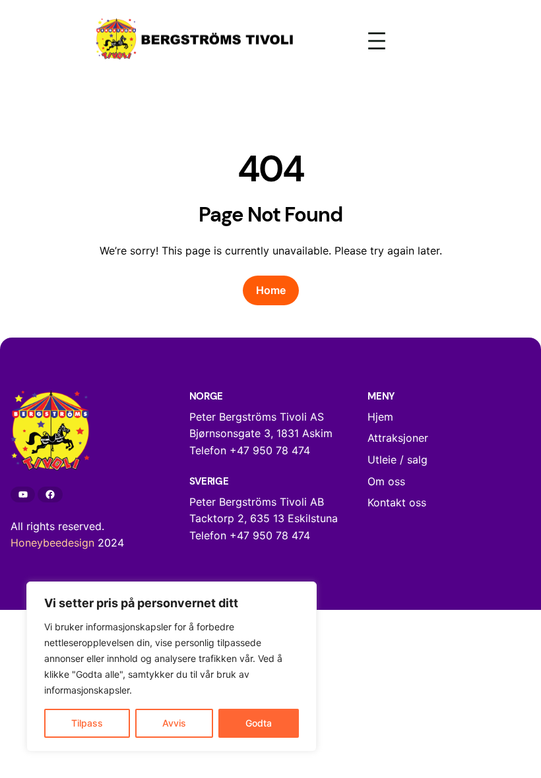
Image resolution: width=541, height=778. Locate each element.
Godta (258, 723)
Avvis (174, 723)
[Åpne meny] (376, 40)
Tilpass (87, 723)
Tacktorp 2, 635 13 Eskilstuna (263, 518)
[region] (171, 667)
